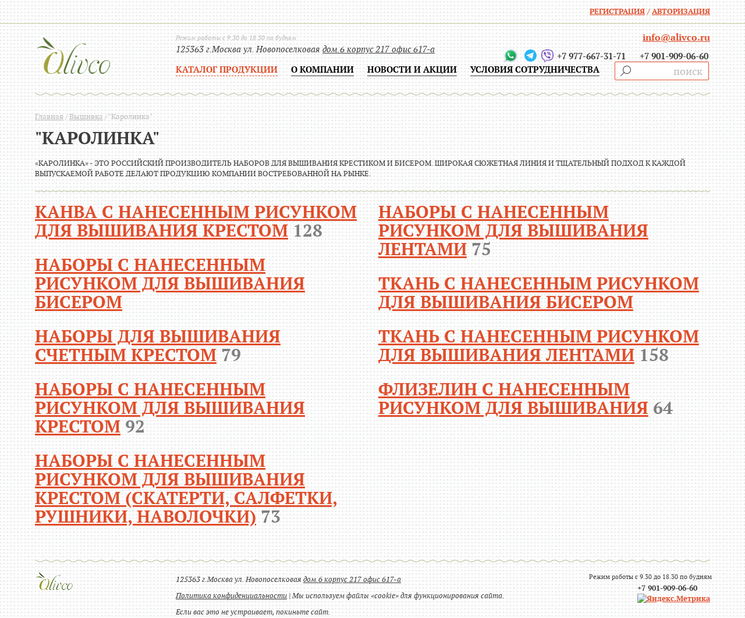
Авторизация (681, 11)
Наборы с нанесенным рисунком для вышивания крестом (170, 408)
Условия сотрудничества (534, 69)
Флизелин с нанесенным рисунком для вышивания (513, 398)
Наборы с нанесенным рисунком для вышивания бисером (170, 283)
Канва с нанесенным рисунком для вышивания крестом (196, 221)
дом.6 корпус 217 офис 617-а (378, 49)
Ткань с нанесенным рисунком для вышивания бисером (538, 292)
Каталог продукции (227, 69)
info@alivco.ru (676, 38)
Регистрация (617, 11)
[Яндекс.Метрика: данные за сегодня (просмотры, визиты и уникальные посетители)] (673, 599)
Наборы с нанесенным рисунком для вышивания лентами (513, 230)
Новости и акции (412, 69)
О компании (322, 69)
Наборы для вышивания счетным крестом (158, 345)
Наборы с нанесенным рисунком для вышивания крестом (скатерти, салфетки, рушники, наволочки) (186, 488)
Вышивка (86, 117)
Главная (49, 117)
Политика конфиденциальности (231, 596)
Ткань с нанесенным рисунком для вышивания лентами (538, 345)
